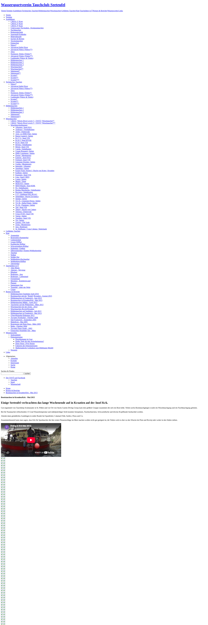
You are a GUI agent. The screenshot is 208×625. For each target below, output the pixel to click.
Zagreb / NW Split (22, 222)
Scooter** (14, 78)
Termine (9, 11)
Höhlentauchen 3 (17, 65)
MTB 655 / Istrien (22, 184)
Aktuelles (14, 358)
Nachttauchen (16, 30)
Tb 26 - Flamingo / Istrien (25, 205)
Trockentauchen (17, 41)
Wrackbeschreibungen (19, 125)
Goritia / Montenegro (23, 164)
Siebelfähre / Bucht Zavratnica (27, 197)
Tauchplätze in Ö (86, 11)
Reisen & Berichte (100, 11)
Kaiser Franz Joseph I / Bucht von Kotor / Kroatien (34, 171)
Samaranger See (17, 285)
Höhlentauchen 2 (17, 62)
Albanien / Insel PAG (23, 127)
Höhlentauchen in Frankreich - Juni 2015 (26, 298)
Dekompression (17, 337)
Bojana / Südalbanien (23, 145)
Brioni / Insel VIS (22, 147)
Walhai (13, 255)
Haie (78, 11)
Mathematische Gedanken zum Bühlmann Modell (34, 348)
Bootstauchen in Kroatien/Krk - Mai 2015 (26, 300)
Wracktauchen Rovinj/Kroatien (22, 309)
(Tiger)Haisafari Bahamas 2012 (22, 315)
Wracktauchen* (16, 67)
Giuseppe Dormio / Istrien (25, 162)
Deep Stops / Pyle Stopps (25, 344)
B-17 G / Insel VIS (22, 138)
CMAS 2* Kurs (17, 24)
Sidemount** (16, 73)
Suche (13, 365)
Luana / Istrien (20, 179)
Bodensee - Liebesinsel (19, 277)
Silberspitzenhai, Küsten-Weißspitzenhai (26, 251)
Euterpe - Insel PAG (23, 158)
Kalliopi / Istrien (21, 173)
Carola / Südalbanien (23, 149)
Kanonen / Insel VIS (23, 175)
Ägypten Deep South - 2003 (21, 328)
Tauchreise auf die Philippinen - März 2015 (27, 305)
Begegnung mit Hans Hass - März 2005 (26, 324)
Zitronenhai (15, 264)
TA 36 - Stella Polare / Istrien (26, 203)
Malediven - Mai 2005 (19, 322)
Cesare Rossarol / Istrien (24, 151)
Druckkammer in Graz (23, 339)
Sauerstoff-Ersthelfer (18, 34)
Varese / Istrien (21, 216)
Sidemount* (15, 71)
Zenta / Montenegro (22, 225)
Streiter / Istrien (21, 199)
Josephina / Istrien (22, 168)
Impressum (15, 363)
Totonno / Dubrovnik (23, 212)
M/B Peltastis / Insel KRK (25, 186)
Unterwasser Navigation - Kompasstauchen (27, 28)
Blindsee (14, 272)
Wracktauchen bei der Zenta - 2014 (24, 307)
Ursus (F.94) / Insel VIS (24, 214)
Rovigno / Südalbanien (24, 192)
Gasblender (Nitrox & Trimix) (22, 58)
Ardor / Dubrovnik (22, 132)
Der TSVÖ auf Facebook (15, 378)
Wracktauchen (55, 11)
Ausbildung (17, 11)
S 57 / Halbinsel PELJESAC (26, 194)
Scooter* (14, 75)
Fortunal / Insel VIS (22, 160)
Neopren (14, 350)
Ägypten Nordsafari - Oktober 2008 (24, 318)
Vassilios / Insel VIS (23, 218)
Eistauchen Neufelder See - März (23, 331)
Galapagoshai (16, 240)
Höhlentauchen (44, 11)
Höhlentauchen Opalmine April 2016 (25, 294)
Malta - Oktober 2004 (19, 326)
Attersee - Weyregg (18, 270)
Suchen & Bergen (17, 39)
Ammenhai (15, 235)
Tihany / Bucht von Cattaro (25, 209)
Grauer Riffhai (16, 242)
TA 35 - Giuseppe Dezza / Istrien (27, 201)
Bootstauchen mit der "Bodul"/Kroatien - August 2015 (31, 296)
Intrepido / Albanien (23, 166)
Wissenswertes (112, 11)
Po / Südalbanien (21, 188)
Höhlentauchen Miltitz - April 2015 (24, 302)
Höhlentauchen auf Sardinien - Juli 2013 (26, 311)
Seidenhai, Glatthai (18, 248)
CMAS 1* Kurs (17, 21)
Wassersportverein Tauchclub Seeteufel (33, 5)
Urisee (13, 289)
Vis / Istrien (19, 220)
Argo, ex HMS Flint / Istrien (26, 134)
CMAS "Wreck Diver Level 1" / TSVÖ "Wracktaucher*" (33, 121)
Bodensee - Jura (17, 274)
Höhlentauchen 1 (17, 60)
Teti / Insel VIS (21, 207)
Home (13, 367)
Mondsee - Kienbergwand (20, 281)
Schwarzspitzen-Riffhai (19, 246)
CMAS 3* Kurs (17, 26)
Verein (3, 11)
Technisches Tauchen (30, 11)
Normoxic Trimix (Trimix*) (21, 54)
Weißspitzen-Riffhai (18, 261)
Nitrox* (13, 45)
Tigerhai (14, 253)
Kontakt (14, 361)
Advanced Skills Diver (19, 47)
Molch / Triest (20, 181)
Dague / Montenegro (23, 155)
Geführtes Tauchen (68, 11)
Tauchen (14, 380)
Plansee (13, 283)
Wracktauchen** (17, 69)
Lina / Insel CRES (22, 177)
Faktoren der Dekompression (26, 346)
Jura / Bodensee (21, 227)
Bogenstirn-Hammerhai (19, 238)
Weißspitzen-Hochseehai (20, 259)
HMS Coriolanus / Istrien (25, 153)
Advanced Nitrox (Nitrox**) (21, 50)
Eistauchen (15, 43)
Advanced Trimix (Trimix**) (22, 56)
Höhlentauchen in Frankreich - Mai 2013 (26, 313)
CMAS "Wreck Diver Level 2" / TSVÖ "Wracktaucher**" (33, 123)
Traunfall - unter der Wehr (20, 287)
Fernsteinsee (15, 279)
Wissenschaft (15, 384)
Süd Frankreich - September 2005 (23, 320)
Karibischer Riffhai (18, 244)
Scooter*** (15, 80)
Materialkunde (16, 37)
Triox (13, 52)
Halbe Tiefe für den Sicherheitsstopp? (29, 341)
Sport (13, 382)
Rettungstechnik (17, 32)
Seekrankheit (15, 335)
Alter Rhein (15, 268)
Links (121, 11)
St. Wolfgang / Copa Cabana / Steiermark (31, 229)
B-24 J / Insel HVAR (23, 140)
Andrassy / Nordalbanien (24, 130)
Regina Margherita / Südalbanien (27, 190)
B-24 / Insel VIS (21, 142)
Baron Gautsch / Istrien (24, 136)
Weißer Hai (15, 257)
